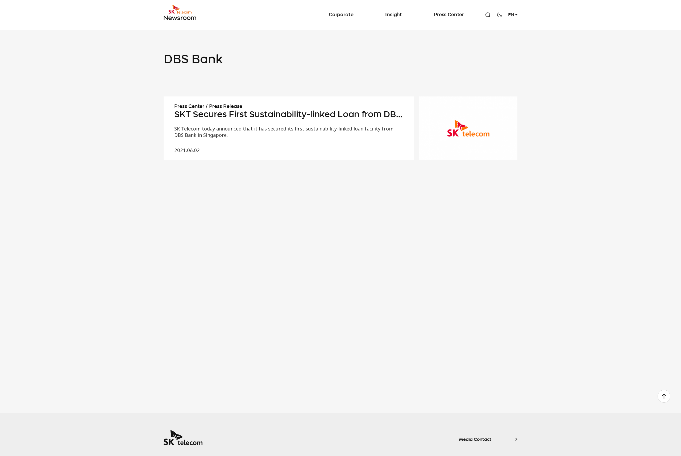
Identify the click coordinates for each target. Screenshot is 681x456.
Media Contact (475, 439)
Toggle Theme (499, 15)
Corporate (341, 14)
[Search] (488, 15)
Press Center (449, 14)
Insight (393, 14)
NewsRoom (181, 12)
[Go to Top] (664, 396)
